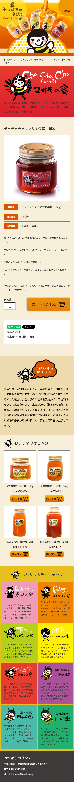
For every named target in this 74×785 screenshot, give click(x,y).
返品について (14, 332)
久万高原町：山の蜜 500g (54, 486)
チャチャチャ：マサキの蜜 (30, 59)
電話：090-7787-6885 (14, 768)
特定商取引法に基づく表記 (20, 336)
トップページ (10, 59)
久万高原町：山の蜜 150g (20, 486)
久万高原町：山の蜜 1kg (20, 541)
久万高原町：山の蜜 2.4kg (54, 541)
